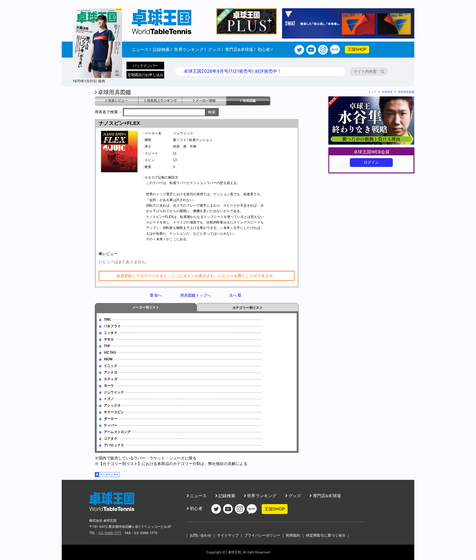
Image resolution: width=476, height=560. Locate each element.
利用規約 (293, 535)
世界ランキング (190, 49)
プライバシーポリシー (262, 535)
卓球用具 (387, 91)
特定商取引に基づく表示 (325, 535)
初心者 (265, 49)
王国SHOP (357, 49)
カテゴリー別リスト (247, 308)
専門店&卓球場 (240, 49)
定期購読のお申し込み (145, 74)
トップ (372, 91)
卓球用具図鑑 (406, 91)
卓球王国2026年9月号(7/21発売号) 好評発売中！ (233, 71)
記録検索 (162, 49)
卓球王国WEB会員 (371, 152)
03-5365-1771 (110, 533)
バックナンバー (145, 65)
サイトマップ (228, 535)
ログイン (371, 162)
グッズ (215, 49)
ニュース (141, 49)
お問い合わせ (200, 535)
